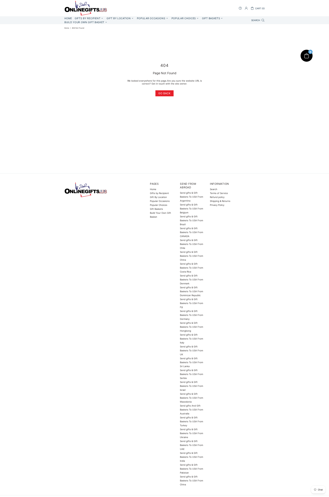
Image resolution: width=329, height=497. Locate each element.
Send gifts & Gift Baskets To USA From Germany (191, 315)
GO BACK (164, 93)
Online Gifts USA (85, 8)
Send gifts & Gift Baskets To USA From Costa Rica (191, 267)
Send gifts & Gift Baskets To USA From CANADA (191, 232)
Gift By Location (158, 197)
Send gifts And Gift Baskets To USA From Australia (191, 409)
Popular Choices (158, 205)
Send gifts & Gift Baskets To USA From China (191, 256)
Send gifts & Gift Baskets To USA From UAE (191, 445)
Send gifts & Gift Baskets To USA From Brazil (191, 220)
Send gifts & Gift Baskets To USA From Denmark (191, 279)
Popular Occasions (160, 201)
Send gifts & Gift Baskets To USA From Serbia (191, 374)
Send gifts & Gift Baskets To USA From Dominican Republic (191, 291)
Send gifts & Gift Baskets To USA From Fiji (191, 303)
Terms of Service (219, 193)
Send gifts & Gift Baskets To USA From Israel (191, 386)
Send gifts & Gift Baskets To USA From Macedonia (191, 397)
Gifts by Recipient (159, 193)
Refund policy (217, 197)
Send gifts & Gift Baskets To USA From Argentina (191, 196)
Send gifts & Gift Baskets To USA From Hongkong (191, 327)
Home (66, 28)
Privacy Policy (217, 205)
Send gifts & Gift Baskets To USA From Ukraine (191, 433)
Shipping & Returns (220, 201)
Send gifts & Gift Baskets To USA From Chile (191, 244)
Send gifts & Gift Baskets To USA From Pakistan (191, 468)
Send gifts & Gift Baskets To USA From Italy (191, 338)
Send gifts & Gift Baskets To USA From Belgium (191, 208)
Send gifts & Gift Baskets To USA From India (191, 457)
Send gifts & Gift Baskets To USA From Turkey (191, 421)
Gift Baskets (156, 209)
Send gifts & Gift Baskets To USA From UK (191, 350)
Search (213, 189)
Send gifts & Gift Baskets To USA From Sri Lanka (191, 362)
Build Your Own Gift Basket (160, 214)
